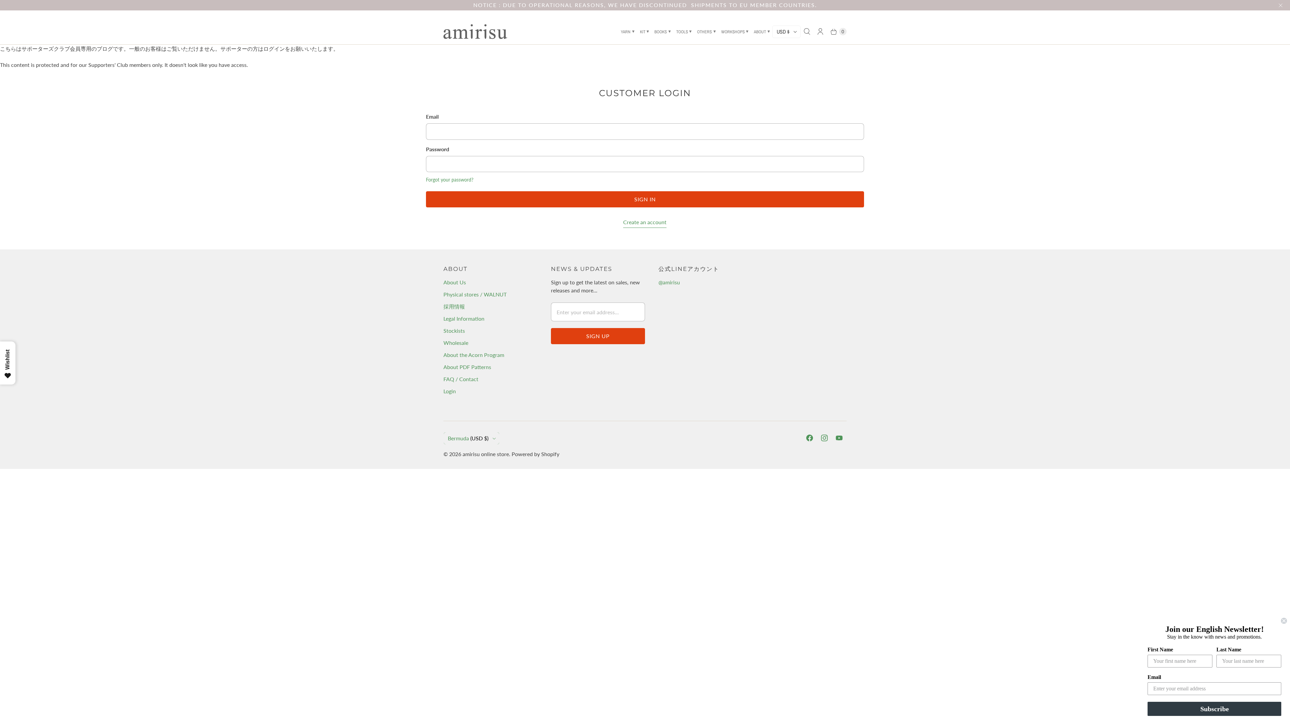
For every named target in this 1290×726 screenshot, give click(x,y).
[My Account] (820, 32)
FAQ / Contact (460, 379)
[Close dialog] (1284, 620)
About (760, 32)
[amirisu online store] (475, 31)
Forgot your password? (449, 180)
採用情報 (454, 306)
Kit (642, 32)
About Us (454, 282)
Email (432, 116)
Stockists (454, 330)
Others (704, 32)
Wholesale (455, 342)
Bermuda (468, 438)
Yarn (626, 32)
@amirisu (669, 282)
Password (437, 149)
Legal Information (463, 318)
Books (660, 32)
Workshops (733, 32)
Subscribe (1214, 709)
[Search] (807, 32)
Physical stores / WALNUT (475, 294)
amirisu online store (486, 454)
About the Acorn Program (473, 355)
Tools (682, 32)
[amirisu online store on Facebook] (809, 438)
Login (449, 391)
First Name (1160, 649)
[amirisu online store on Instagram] (824, 438)
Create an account (644, 222)
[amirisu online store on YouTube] (839, 438)
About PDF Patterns (467, 367)
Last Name (1228, 649)
